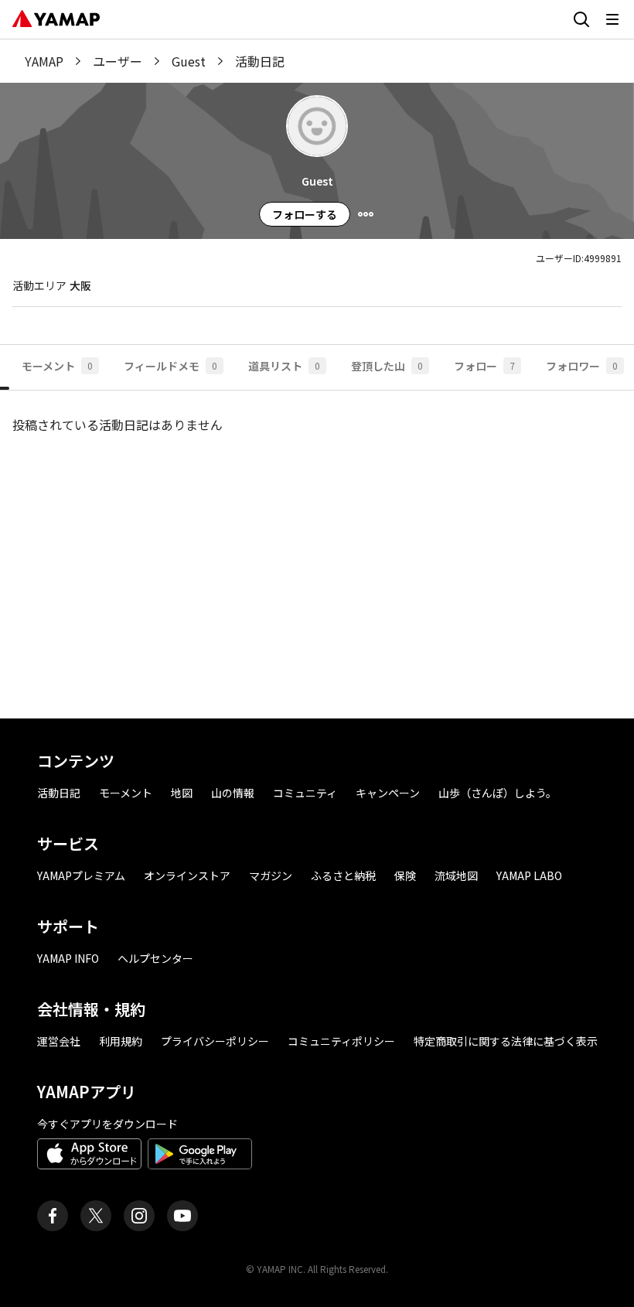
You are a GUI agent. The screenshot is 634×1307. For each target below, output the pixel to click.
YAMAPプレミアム (81, 875)
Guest (189, 61)
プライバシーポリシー (215, 1041)
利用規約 (120, 1041)
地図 (182, 792)
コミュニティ (305, 792)
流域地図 (456, 875)
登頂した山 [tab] (387, 366)
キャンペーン (388, 792)
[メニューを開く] (612, 19)
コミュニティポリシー (341, 1041)
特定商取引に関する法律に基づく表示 (506, 1041)
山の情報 (232, 792)
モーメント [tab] (57, 366)
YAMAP (44, 61)
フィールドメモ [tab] (170, 366)
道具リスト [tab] (284, 366)
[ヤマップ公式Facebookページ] (52, 1215)
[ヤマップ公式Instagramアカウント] (139, 1215)
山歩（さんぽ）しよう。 (497, 792)
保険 (405, 875)
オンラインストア (187, 875)
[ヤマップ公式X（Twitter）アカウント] (95, 1215)
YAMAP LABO (529, 875)
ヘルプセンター (155, 958)
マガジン (270, 875)
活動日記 (58, 792)
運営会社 (58, 1041)
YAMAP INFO (68, 958)
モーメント (125, 792)
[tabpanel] (317, 542)
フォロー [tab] (484, 366)
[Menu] (365, 214)
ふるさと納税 (343, 875)
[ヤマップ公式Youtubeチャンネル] (182, 1215)
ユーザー (117, 61)
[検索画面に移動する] (581, 19)
